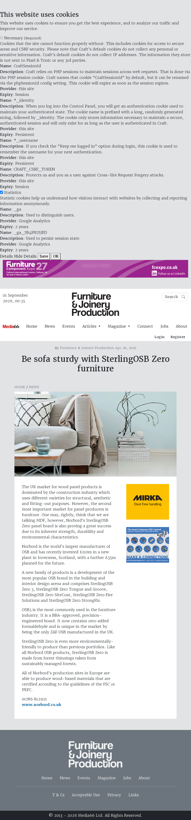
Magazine (107, 778)
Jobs (164, 326)
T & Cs (58, 795)
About (181, 326)
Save (44, 256)
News (50, 326)
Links (133, 795)
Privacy (114, 795)
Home (31, 326)
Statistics (12, 192)
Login (159, 337)
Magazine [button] (117, 326)
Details (6, 256)
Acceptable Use (86, 795)
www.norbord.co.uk (41, 704)
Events (68, 326)
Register (178, 337)
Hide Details (25, 256)
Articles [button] (90, 326)
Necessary (22, 38)
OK (56, 256)
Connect (145, 326)
